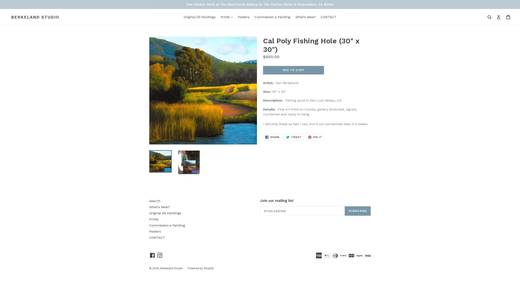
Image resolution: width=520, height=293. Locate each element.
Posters (243, 17)
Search (154, 201)
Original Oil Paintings (200, 17)
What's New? (305, 17)
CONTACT (328, 17)
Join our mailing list (277, 201)
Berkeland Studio (35, 17)
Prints (228, 17)
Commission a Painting (272, 17)
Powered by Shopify (201, 268)
